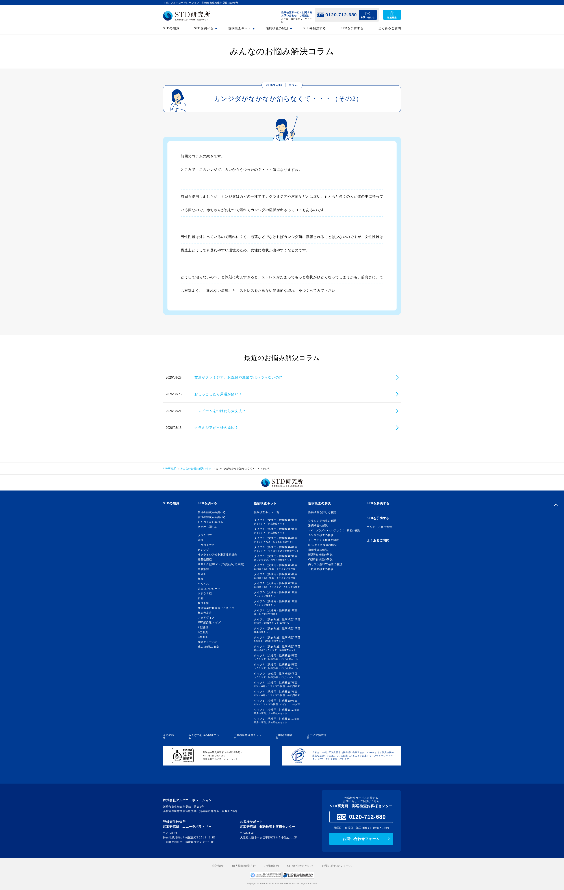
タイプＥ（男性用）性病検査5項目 (276, 576)
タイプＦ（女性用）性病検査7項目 (277, 585)
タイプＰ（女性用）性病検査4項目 (276, 657)
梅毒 (200, 578)
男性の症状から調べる (212, 512)
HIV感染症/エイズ (209, 622)
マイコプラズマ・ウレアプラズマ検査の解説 (334, 530)
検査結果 (392, 17)
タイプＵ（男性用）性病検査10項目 (276, 720)
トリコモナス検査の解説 (323, 540)
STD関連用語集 (284, 736)
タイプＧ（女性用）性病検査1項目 (276, 594)
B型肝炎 (203, 632)
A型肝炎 (203, 627)
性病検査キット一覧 (266, 512)
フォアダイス (206, 617)
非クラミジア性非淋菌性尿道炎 (217, 554)
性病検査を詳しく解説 (322, 512)
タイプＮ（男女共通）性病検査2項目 (277, 648)
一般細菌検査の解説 (320, 569)
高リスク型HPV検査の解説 (325, 564)
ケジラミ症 (205, 593)
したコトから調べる (210, 522)
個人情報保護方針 (244, 866)
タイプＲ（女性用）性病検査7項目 (277, 684)
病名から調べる (207, 526)
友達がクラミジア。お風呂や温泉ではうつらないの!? (238, 377)
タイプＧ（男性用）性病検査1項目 (276, 603)
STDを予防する (352, 28)
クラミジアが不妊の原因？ (216, 427)
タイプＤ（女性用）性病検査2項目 (276, 558)
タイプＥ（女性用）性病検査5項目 (276, 567)
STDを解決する (314, 28)
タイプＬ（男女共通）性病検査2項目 (277, 639)
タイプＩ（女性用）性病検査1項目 (276, 612)
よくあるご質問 (389, 28)
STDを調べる (207, 503)
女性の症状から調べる (212, 517)
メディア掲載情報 (317, 736)
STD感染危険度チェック (248, 736)
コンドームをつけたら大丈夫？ (220, 411)
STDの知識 (171, 28)
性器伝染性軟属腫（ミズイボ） (217, 607)
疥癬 (200, 598)
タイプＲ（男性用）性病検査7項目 (277, 693)
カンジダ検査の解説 (320, 535)
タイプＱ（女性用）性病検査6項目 (277, 675)
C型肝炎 (203, 637)
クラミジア (205, 535)
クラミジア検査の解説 (322, 520)
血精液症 (203, 569)
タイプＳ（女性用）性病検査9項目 (277, 702)
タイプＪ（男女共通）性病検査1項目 (277, 621)
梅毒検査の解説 (318, 549)
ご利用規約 (271, 866)
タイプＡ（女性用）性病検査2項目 (276, 521)
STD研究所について (300, 866)
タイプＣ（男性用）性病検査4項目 (276, 549)
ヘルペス (203, 583)
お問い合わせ (368, 17)
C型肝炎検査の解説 (320, 559)
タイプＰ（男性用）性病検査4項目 (276, 666)
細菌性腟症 (205, 559)
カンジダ (203, 549)
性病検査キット (265, 503)
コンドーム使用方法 (379, 527)
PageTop (556, 505)
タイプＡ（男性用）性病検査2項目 (276, 531)
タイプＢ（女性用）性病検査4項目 (276, 540)
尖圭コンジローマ (209, 588)
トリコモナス (206, 544)
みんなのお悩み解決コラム (204, 736)
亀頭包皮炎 (205, 612)
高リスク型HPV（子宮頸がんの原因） (222, 564)
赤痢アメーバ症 (207, 641)
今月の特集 (168, 736)
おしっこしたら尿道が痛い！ (218, 394)
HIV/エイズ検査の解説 (322, 544)
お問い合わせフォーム (361, 839)
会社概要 (218, 866)
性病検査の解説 (319, 503)
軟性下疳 (203, 603)
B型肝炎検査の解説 (320, 554)
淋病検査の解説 (318, 525)
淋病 (200, 540)
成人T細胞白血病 (208, 646)
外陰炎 (202, 574)
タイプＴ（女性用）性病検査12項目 (276, 711)
